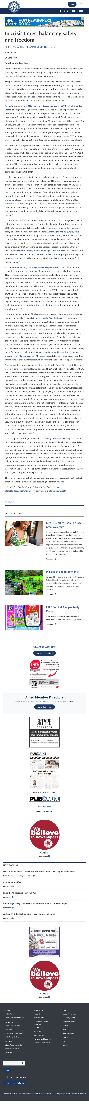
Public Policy (9, 1014)
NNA (64, 1029)
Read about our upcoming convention (18, 876)
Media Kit (8, 1052)
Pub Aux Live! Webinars (42, 1043)
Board (65, 1045)
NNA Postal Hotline (12, 1037)
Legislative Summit (69, 1021)
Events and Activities (12, 1026)
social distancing (65, 380)
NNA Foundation (68, 1033)
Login (72, 4)
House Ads (37, 1032)
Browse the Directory (44, 707)
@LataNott (60, 490)
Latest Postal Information (14, 1018)
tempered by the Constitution (47, 318)
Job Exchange (39, 1035)
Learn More (43, 856)
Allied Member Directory (44, 697)
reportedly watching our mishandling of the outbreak (39, 250)
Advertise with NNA (44, 647)
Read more (50, 559)
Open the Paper (44, 807)
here (26, 63)
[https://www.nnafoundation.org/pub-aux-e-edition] (44, 770)
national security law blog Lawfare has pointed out (35, 267)
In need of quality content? (62, 571)
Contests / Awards (69, 1018)
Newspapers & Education (42, 1039)
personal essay (16, 199)
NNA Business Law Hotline (14, 1033)
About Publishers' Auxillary (14, 1045)
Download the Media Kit (44, 653)
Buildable (83, 1094)
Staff (64, 1041)
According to (63, 231)
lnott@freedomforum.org (18, 490)
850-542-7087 (21, 1077)
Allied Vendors (39, 1018)
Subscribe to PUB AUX (44, 811)
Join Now (8, 1029)
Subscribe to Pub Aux (12, 1049)
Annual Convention (69, 1014)
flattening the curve (51, 438)
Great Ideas (38, 1028)
